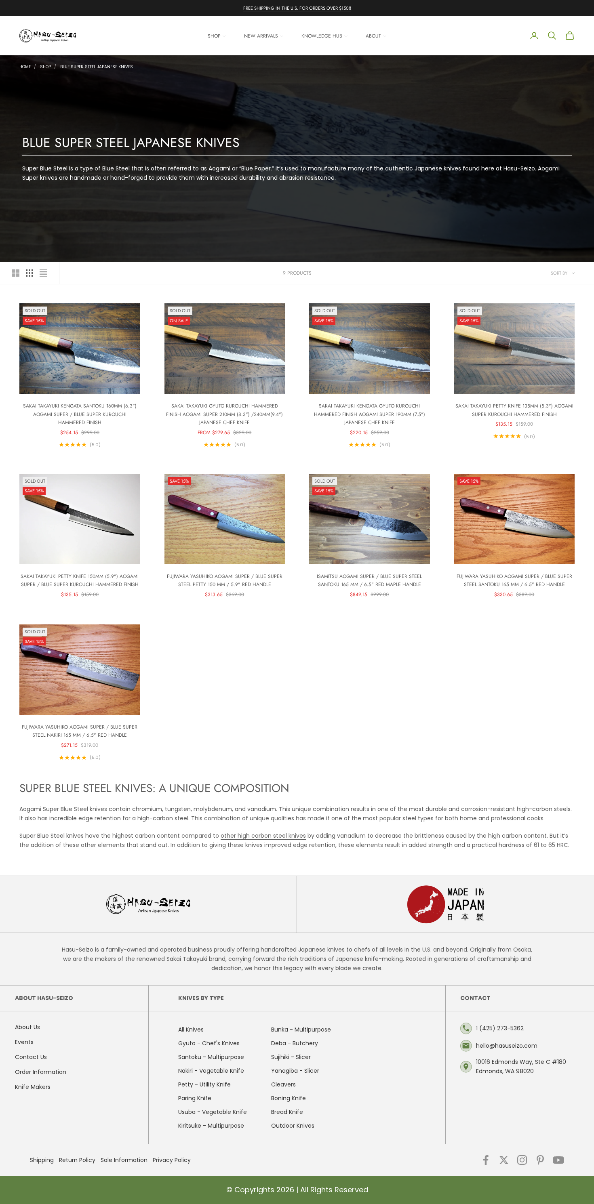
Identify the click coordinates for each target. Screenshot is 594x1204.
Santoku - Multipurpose (211, 1057)
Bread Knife (287, 1112)
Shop (45, 67)
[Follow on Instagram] (522, 1160)
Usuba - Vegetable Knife (212, 1112)
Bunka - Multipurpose (301, 1029)
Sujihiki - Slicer (291, 1057)
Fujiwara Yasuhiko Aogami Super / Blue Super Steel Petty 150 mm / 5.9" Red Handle (224, 580)
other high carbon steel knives (263, 836)
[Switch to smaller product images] (29, 273)
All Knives (191, 1029)
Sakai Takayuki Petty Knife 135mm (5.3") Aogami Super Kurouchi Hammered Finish (514, 410)
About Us (27, 1027)
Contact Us (31, 1057)
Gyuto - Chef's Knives (209, 1043)
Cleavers (283, 1084)
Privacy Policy (172, 1160)
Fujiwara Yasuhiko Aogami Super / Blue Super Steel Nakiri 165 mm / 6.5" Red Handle (79, 731)
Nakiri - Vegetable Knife (211, 1071)
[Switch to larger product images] (15, 273)
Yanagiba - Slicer (295, 1071)
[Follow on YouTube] (558, 1160)
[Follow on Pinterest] (540, 1160)
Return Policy (77, 1160)
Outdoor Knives (292, 1126)
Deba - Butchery (294, 1043)
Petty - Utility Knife (204, 1084)
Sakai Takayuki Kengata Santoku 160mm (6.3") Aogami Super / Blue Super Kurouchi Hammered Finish (80, 414)
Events (24, 1042)
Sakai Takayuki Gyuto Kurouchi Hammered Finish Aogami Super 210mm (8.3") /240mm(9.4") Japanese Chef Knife (224, 414)
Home (25, 67)
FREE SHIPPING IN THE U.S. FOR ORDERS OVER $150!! (297, 8)
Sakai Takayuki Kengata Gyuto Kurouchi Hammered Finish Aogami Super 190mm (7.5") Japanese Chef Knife (369, 414)
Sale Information (124, 1160)
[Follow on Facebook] (486, 1160)
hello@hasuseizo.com (506, 1046)
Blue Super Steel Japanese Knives (96, 67)
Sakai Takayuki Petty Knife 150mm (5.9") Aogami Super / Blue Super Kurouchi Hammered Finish (80, 580)
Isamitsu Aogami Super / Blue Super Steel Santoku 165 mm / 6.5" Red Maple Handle (369, 580)
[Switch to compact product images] (43, 273)
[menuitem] (217, 36)
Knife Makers (33, 1087)
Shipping (42, 1160)
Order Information (40, 1072)
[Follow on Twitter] (504, 1160)
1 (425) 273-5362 (500, 1028)
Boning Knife (288, 1098)
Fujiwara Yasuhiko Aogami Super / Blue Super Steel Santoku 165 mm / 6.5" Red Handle (514, 580)
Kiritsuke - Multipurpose (211, 1126)
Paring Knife (194, 1098)
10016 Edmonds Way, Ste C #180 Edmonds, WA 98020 (521, 1066)
